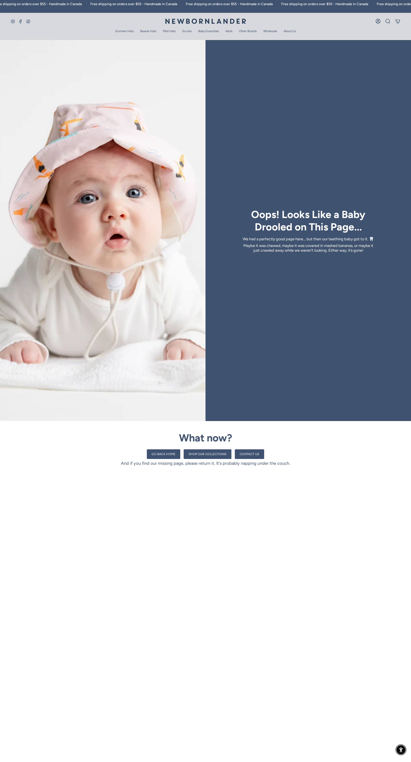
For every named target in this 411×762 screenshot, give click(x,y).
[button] (208, 31)
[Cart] (398, 21)
